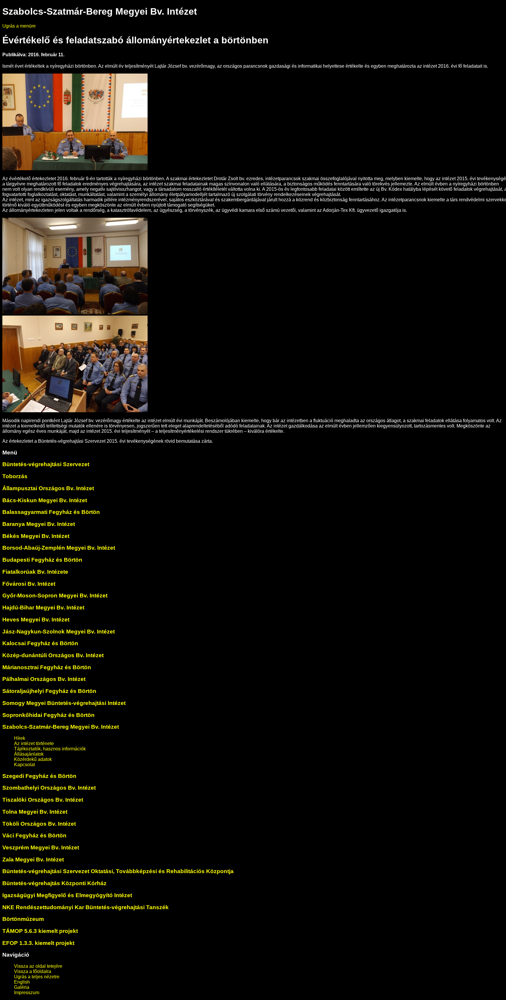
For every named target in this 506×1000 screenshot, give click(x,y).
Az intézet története (34, 743)
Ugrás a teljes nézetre (36, 976)
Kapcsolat (24, 764)
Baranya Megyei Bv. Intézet (38, 524)
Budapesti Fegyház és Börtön (42, 560)
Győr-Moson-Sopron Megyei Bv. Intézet (54, 595)
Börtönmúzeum (23, 919)
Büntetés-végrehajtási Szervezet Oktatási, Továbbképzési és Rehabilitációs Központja (118, 871)
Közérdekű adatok (33, 759)
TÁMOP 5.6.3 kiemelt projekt (40, 931)
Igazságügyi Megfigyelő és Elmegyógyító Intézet (67, 895)
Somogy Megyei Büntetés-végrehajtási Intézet (64, 703)
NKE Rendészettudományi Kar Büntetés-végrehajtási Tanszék (85, 907)
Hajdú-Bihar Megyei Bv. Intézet (43, 607)
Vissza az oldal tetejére (38, 966)
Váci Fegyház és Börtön (34, 835)
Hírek (19, 738)
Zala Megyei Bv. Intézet (33, 859)
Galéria (21, 987)
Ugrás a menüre (19, 25)
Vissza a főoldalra (32, 971)
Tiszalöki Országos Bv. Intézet (42, 800)
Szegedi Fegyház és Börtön (39, 776)
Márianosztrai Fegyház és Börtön (46, 667)
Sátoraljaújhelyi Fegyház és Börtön (49, 691)
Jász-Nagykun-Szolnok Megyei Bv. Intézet (58, 631)
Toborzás (15, 476)
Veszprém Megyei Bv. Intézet (40, 847)
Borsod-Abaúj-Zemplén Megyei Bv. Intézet (58, 548)
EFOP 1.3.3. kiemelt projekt (38, 943)
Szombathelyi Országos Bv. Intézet (49, 788)
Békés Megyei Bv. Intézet (35, 536)
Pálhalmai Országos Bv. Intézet (44, 679)
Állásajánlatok (29, 754)
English (22, 981)
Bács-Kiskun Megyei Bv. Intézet (44, 500)
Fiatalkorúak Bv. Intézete (35, 572)
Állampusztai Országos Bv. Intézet (48, 488)
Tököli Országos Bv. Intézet (39, 824)
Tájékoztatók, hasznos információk (50, 748)
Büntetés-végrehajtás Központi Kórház (54, 883)
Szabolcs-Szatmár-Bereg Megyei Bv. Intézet (60, 727)
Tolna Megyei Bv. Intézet (34, 812)
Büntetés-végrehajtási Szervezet (45, 464)
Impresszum (26, 992)
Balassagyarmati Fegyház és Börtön (51, 512)
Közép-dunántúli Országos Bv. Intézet (53, 655)
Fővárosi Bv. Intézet (28, 584)
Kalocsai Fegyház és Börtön (40, 643)
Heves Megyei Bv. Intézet (35, 619)
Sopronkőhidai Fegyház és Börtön (48, 715)
